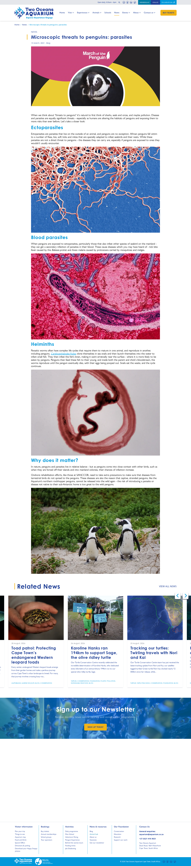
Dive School (69, 834)
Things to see (20, 834)
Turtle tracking (143, 683)
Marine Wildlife (28, 683)
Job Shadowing (70, 848)
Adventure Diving (71, 837)
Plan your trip (20, 831)
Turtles (74, 681)
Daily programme (71, 831)
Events (125, 12)
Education (117, 834)
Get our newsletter (97, 842)
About (136, 12)
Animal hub (94, 834)
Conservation (46, 683)
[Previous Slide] (178, 596)
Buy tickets (45, 831)
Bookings (45, 826)
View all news (168, 586)
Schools (107, 12)
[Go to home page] (33, 13)
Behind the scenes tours (74, 842)
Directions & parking (22, 845)
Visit (71, 12)
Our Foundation (121, 826)
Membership (144, 2)
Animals (96, 12)
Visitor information (24, 826)
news (34, 31)
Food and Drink (20, 839)
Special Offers (20, 842)
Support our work (120, 839)
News (116, 12)
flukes (63, 353)
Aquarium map (20, 837)
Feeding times (70, 845)
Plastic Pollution (108, 681)
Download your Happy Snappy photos (26, 849)
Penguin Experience (72, 839)
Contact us (148, 12)
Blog (48, 43)
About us (93, 837)
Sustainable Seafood (79, 683)
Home (62, 12)
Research (117, 837)
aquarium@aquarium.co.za (151, 834)
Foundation (167, 2)
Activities (69, 826)
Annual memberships (48, 834)
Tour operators (46, 839)
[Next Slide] (185, 596)
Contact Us (148, 826)
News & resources (98, 826)
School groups (46, 837)
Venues (155, 2)
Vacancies (93, 839)
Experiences (82, 12)
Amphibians (16, 683)
